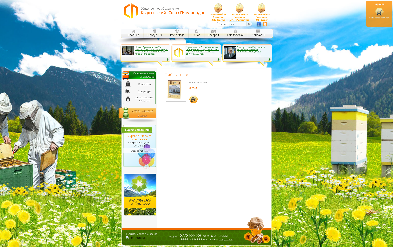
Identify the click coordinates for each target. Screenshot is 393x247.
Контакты (258, 35)
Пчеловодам (235, 35)
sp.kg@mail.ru (226, 239)
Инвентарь (144, 84)
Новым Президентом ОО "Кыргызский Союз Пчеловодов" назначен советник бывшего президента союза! (151, 50)
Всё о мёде (177, 35)
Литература (144, 91)
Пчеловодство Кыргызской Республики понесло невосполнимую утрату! (251, 49)
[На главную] (165, 18)
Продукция (154, 35)
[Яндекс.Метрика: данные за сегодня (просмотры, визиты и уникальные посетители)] (135, 237)
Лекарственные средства (144, 98)
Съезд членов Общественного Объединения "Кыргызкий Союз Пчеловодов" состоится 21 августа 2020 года (202, 50)
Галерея (213, 35)
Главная (133, 35)
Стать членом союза (142, 113)
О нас (196, 35)
